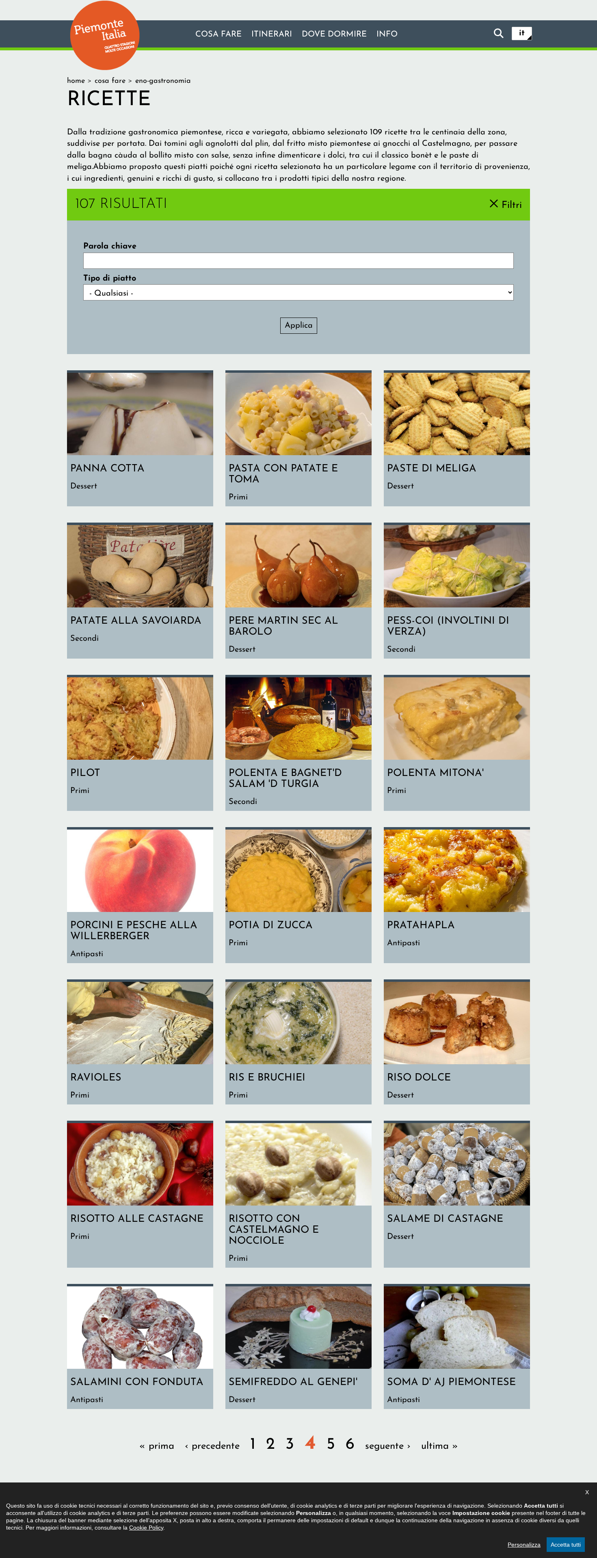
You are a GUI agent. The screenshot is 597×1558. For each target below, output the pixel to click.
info (387, 34)
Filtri (512, 205)
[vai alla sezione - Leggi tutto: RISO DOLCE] (457, 1043)
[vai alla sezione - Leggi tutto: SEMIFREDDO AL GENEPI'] (298, 1347)
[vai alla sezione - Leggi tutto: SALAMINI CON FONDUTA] (140, 1347)
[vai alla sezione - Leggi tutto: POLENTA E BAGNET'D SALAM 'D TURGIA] (298, 744)
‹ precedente (212, 1446)
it (522, 33)
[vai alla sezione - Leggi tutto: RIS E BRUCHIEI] (298, 1043)
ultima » (439, 1446)
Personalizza (524, 1544)
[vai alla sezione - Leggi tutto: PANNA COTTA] (140, 439)
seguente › (388, 1446)
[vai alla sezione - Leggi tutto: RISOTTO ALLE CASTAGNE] (140, 1195)
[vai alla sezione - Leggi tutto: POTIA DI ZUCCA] (298, 896)
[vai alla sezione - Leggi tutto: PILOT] (140, 744)
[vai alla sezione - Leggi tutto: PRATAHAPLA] (457, 896)
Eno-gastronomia (163, 81)
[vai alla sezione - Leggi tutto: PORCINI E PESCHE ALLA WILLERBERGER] (140, 896)
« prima (156, 1446)
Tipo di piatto (109, 278)
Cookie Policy (146, 1527)
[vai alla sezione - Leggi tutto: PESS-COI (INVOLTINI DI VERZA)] (457, 592)
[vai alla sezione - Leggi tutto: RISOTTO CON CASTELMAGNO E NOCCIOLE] (298, 1195)
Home (76, 81)
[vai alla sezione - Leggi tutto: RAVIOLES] (140, 1043)
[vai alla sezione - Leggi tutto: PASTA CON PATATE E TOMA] (298, 439)
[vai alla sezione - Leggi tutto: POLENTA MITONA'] (457, 744)
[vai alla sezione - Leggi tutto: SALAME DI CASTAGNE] (457, 1195)
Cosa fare (218, 34)
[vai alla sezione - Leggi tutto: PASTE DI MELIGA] (457, 439)
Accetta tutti (566, 1544)
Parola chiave (109, 246)
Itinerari (271, 34)
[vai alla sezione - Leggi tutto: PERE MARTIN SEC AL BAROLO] (298, 592)
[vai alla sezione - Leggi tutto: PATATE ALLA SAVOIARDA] (140, 592)
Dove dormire (334, 34)
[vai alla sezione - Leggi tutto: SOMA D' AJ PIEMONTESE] (457, 1347)
